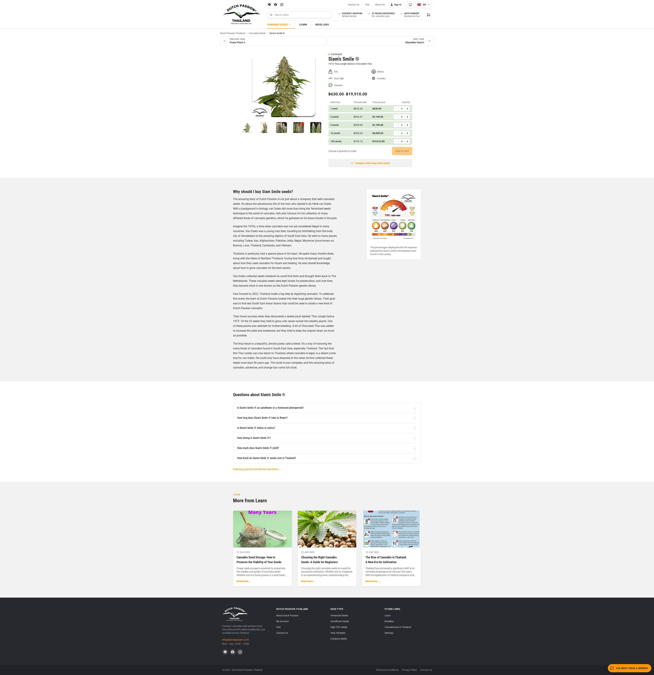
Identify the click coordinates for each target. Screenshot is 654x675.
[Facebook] (275, 4)
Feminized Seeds (339, 615)
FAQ (367, 4)
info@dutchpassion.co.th (235, 639)
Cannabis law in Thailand (398, 627)
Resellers (322, 24)
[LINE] (269, 4)
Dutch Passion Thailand (232, 33)
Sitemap (389, 633)
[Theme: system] (410, 4)
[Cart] (428, 14)
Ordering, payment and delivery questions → (257, 469)
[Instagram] (281, 4)
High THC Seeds (338, 627)
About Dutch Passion (287, 615)
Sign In (397, 4)
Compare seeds (338, 638)
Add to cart (402, 151)
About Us (380, 4)
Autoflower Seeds (339, 621)
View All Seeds (337, 633)
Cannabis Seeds (277, 24)
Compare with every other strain (372, 163)
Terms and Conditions (387, 670)
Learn (303, 24)
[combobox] (299, 15)
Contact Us (353, 4)
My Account (282, 621)
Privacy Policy (409, 670)
